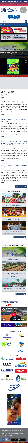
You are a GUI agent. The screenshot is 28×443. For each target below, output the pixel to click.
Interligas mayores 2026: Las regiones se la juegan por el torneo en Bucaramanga (14, 166)
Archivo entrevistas (18, 236)
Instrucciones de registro (14, 18)
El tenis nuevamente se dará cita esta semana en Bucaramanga (14, 120)
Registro (18, 16)
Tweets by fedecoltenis (10, 301)
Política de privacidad (10, 433)
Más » (2, 114)
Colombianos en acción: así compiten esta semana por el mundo (14, 96)
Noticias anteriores (20, 186)
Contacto (3, 433)
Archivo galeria (19, 293)
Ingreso (11, 16)
